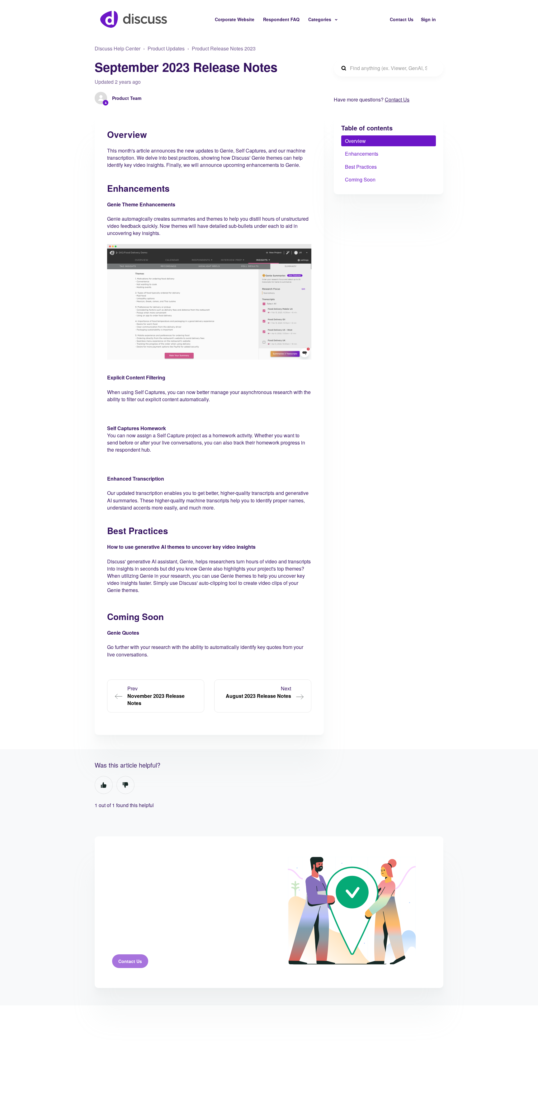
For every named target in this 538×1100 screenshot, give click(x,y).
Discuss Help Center (117, 48)
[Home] (133, 19)
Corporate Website (234, 19)
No (125, 785)
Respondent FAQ (281, 19)
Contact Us (401, 19)
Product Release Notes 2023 (224, 48)
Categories (320, 19)
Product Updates (166, 48)
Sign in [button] (428, 19)
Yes (104, 785)
